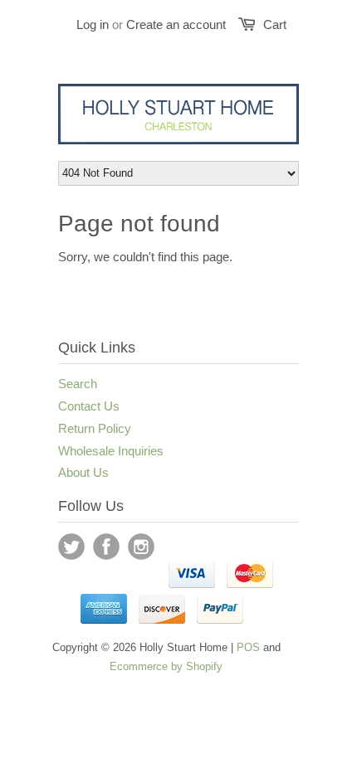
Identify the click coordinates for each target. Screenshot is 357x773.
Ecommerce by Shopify (166, 666)
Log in (92, 24)
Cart (274, 24)
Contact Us (89, 406)
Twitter (71, 546)
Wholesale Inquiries (111, 451)
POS (248, 647)
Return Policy (94, 428)
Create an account (176, 24)
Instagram (141, 546)
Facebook (106, 546)
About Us (83, 472)
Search (77, 384)
